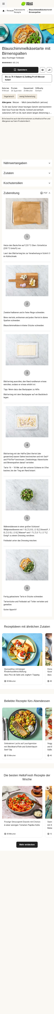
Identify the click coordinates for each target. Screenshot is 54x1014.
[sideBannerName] (27, 141)
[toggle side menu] (3, 3)
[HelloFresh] (27, 4)
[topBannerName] (27, 19)
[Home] (3, 11)
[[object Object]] (42, 69)
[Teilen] (49, 69)
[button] (27, 173)
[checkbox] (3, 63)
